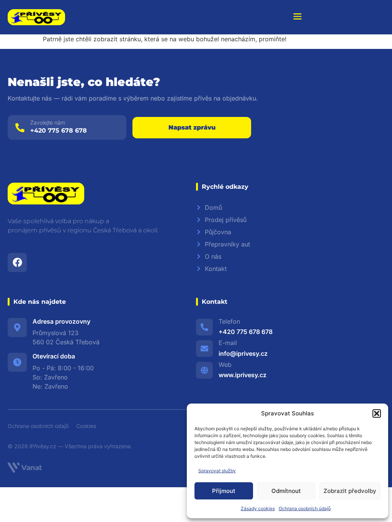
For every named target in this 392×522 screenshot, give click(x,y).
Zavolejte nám (47, 122)
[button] (377, 413)
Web (225, 364)
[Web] (204, 370)
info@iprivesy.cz (243, 353)
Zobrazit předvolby (349, 490)
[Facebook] (17, 262)
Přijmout (223, 490)
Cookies (86, 426)
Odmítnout (286, 490)
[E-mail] (204, 348)
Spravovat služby (217, 470)
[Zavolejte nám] (19, 127)
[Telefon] (204, 327)
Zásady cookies (258, 508)
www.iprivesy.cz (242, 375)
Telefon (229, 321)
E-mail (228, 343)
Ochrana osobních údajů (305, 508)
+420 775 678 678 (58, 130)
